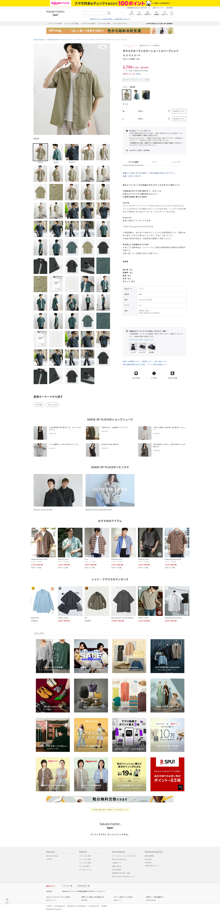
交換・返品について (160, 361)
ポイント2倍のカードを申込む (123, 897)
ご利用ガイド (116, 863)
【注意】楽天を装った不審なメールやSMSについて (110, 810)
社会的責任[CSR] (93, 906)
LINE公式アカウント (152, 866)
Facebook (148, 859)
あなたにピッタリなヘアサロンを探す (58, 897)
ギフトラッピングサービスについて (141, 340)
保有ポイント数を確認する (154, 897)
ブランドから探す (85, 856)
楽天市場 (169, 8)
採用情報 (104, 906)
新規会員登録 (149, 856)
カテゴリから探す (85, 863)
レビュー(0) (175, 162)
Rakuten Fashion (39, 40)
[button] (72, 89)
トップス (77, 40)
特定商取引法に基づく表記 (121, 873)
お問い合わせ (116, 866)
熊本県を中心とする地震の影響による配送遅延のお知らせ (110, 19)
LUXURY (49, 859)
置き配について (147, 361)
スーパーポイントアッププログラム (124, 856)
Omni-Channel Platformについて (123, 876)
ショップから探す (85, 859)
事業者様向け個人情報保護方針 (77, 906)
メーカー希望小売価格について (157, 364)
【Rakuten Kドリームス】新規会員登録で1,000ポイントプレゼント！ (84, 891)
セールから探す (84, 866)
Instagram (148, 862)
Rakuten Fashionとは (119, 859)
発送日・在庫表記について (131, 361)
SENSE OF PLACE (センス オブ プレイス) (59, 40)
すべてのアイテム (85, 870)
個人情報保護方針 (59, 906)
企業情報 (49, 906)
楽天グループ (157, 8)
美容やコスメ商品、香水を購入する (92, 897)
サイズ (154, 162)
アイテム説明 (133, 162)
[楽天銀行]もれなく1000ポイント (138, 8)
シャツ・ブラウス (88, 40)
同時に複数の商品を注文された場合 (134, 364)
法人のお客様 (116, 870)
